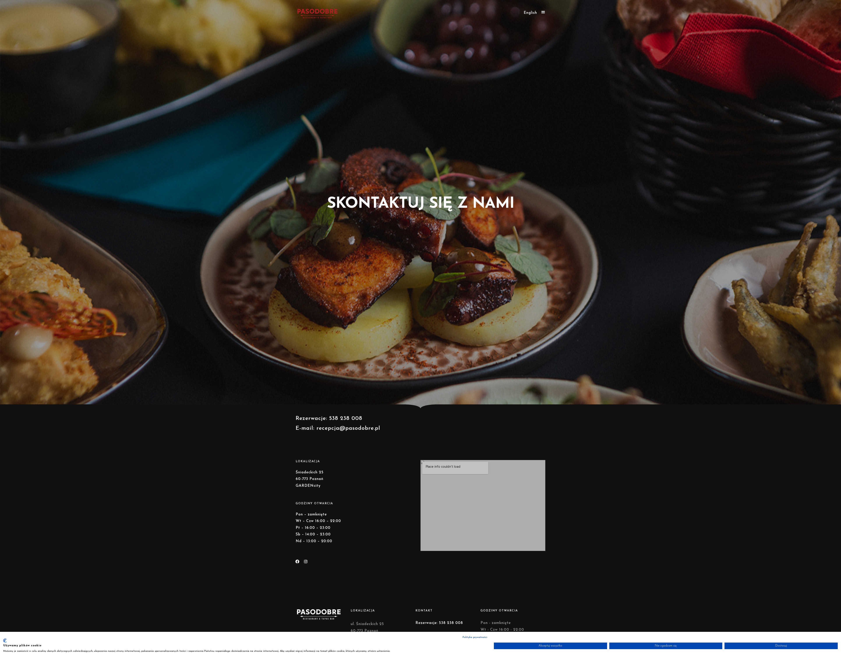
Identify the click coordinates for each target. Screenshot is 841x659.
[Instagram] (306, 561)
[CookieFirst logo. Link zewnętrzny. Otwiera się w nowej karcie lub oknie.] (5, 641)
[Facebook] (297, 561)
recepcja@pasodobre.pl (348, 428)
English (530, 13)
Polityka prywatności (475, 637)
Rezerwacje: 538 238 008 (439, 623)
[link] (348, 428)
